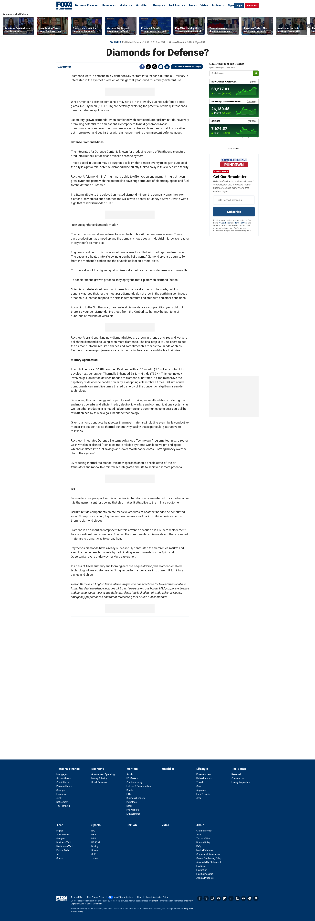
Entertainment (203, 774)
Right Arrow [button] (309, 26)
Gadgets (60, 838)
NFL (93, 830)
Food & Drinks (203, 794)
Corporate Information (208, 854)
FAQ (198, 846)
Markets (124, 5)
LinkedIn (231, 898)
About (200, 825)
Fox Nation (201, 870)
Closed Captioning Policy (209, 858)
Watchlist (142, 5)
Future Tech (62, 850)
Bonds (129, 790)
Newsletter (243, 898)
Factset (154, 901)
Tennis (94, 858)
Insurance (61, 794)
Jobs (198, 834)
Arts (198, 798)
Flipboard (224, 898)
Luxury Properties (240, 782)
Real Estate (176, 5)
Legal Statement (94, 904)
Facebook (142, 66)
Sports (95, 825)
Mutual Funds (133, 813)
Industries (131, 802)
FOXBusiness (63, 66)
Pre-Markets (132, 810)
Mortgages (62, 774)
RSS (237, 898)
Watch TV (252, 5)
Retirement (62, 802)
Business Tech (63, 842)
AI (57, 854)
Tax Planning (63, 806)
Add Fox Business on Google (188, 67)
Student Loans (64, 778)
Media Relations (204, 850)
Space (59, 858)
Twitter (148, 66)
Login (239, 5)
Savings (60, 790)
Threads (154, 66)
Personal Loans (64, 786)
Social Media (63, 834)
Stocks (130, 774)
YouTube (218, 898)
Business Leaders (135, 798)
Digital (59, 830)
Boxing (94, 846)
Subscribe (234, 211)
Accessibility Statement (208, 862)
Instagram (212, 898)
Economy (108, 5)
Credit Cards (62, 782)
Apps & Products (205, 878)
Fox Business (64, 5)
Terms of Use (241, 223)
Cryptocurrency (134, 782)
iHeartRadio (256, 898)
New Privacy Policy (95, 897)
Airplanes (201, 790)
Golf (93, 854)
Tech (192, 5)
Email (167, 66)
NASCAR (96, 842)
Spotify (249, 898)
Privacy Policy (225, 223)
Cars (198, 786)
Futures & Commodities (138, 786)
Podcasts (218, 5)
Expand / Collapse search (231, 5)
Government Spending (103, 774)
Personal (236, 774)
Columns (115, 42)
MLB (93, 838)
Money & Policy (99, 778)
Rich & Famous (204, 778)
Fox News (201, 866)
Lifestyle (157, 5)
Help (139, 897)
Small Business (99, 782)
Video (204, 5)
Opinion (131, 825)
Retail (129, 806)
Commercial (237, 778)
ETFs (129, 794)
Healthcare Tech (64, 846)
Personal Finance (86, 5)
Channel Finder (204, 830)
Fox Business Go (204, 874)
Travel (199, 782)
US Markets (132, 778)
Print (160, 66)
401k (59, 798)
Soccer (95, 850)
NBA (93, 834)
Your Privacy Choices (123, 897)
